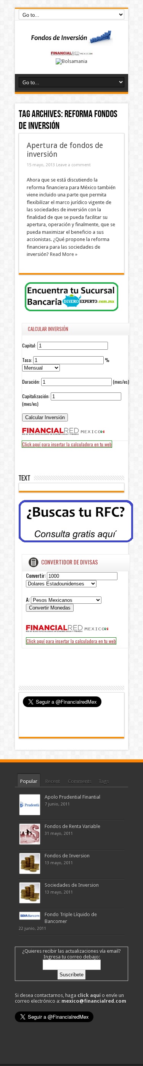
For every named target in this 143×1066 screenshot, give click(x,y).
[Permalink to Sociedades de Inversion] (29, 901)
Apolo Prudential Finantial (72, 797)
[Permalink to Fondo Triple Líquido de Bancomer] (29, 918)
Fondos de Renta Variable (72, 826)
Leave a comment (73, 164)
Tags (103, 781)
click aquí (89, 995)
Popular (28, 781)
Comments (80, 781)
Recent (52, 781)
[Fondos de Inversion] (72, 41)
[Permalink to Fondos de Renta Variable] (29, 843)
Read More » (63, 254)
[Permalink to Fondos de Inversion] (29, 872)
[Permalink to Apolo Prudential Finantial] (29, 813)
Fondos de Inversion (67, 856)
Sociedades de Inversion (72, 885)
